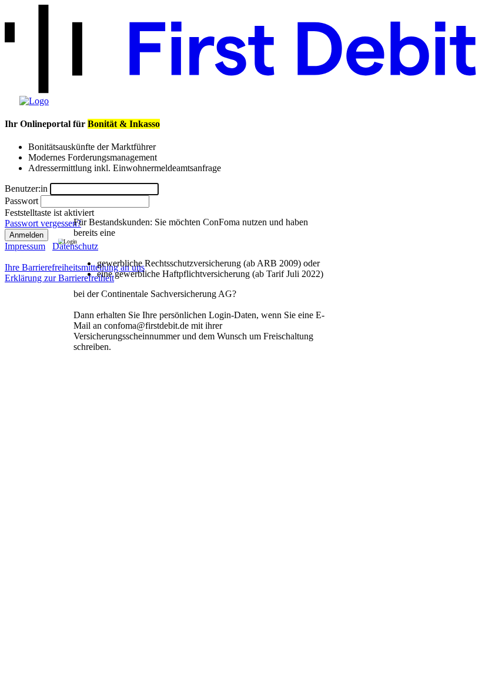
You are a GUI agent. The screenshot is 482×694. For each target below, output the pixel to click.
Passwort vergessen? (43, 223)
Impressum (25, 246)
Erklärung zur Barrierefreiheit (59, 278)
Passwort (21, 201)
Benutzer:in (26, 188)
